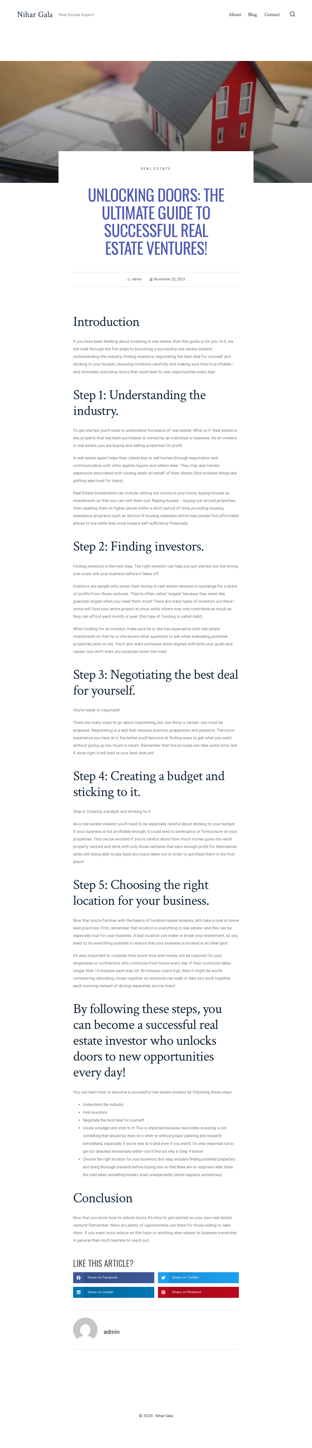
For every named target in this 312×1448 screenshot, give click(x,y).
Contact (272, 14)
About (235, 14)
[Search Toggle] (292, 15)
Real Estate (156, 169)
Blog (252, 14)
